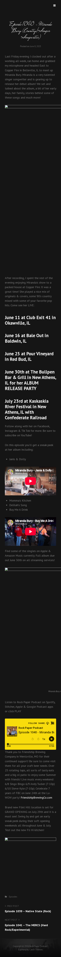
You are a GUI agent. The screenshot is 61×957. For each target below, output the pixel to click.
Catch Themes (36, 949)
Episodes (13, 896)
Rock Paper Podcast (38, 946)
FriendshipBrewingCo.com (36, 797)
